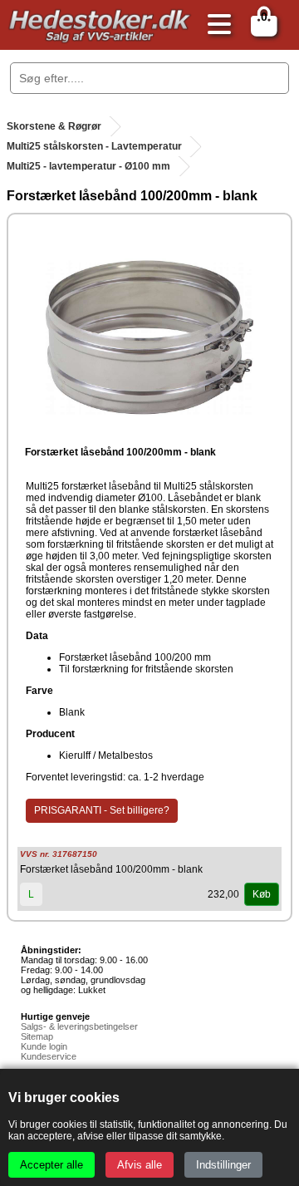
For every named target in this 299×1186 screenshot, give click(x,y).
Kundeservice (48, 1056)
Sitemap (37, 1036)
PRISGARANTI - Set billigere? (101, 810)
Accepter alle (51, 1165)
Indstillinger (223, 1165)
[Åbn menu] (215, 25)
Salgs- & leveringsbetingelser (79, 1026)
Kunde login (44, 1046)
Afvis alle (139, 1165)
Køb (261, 894)
